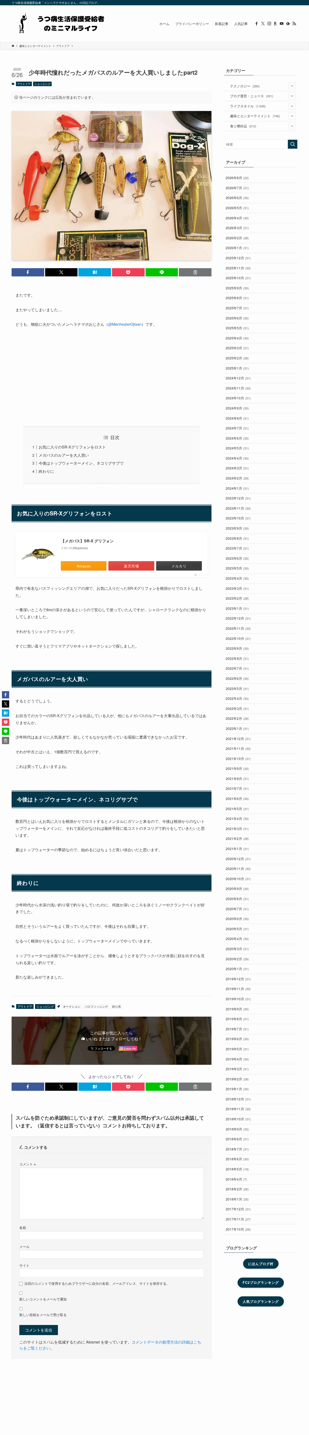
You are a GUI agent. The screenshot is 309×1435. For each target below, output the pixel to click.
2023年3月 (237, 588)
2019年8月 (237, 1018)
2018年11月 (238, 1108)
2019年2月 (237, 1079)
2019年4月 (237, 1059)
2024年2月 (237, 478)
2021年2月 (237, 838)
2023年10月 (238, 518)
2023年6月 (237, 558)
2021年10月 (238, 758)
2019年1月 (237, 1088)
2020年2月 (237, 958)
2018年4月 (236, 1179)
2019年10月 (238, 998)
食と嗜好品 (243, 125)
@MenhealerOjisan (124, 324)
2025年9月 (237, 288)
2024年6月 (237, 438)
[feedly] (288, 23)
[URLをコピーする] (195, 272)
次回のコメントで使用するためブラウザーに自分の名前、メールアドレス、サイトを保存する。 (97, 1283)
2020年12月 (238, 858)
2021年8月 (237, 778)
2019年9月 (237, 1008)
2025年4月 (237, 338)
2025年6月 (237, 318)
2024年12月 (238, 378)
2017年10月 (238, 1229)
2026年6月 (237, 197)
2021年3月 (237, 828)
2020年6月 (237, 918)
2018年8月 (237, 1138)
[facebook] (256, 23)
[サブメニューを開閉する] (292, 86)
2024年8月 (237, 418)
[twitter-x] (262, 23)
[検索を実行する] (292, 144)
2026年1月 (237, 247)
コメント (27, 1163)
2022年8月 (237, 658)
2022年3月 (237, 708)
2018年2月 (237, 1189)
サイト (24, 1265)
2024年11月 (238, 388)
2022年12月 (238, 618)
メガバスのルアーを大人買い (64, 455)
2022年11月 (238, 628)
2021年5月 (237, 808)
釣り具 (116, 1006)
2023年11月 (238, 508)
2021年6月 (237, 798)
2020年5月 (237, 928)
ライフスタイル (248, 106)
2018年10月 (238, 1119)
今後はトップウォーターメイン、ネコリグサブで (81, 463)
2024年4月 (237, 458)
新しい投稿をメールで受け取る (43, 1314)
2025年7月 (237, 307)
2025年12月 (238, 257)
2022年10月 (238, 638)
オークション (71, 1006)
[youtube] (281, 23)
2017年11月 (238, 1219)
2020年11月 (238, 868)
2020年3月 (237, 948)
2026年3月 (237, 227)
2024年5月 (237, 448)
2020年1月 (237, 968)
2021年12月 (238, 738)
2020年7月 (237, 908)
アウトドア (23, 84)
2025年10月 (238, 277)
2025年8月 (237, 297)
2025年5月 (237, 327)
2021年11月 (238, 748)
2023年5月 (237, 568)
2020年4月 (237, 938)
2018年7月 (237, 1149)
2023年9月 (237, 528)
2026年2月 (237, 237)
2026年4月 (237, 217)
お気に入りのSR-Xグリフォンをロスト (72, 447)
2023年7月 (237, 548)
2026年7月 (237, 187)
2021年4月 (237, 818)
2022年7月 (237, 668)
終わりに (46, 471)
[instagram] (269, 23)
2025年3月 (237, 347)
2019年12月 (238, 978)
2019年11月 (238, 988)
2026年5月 (237, 207)
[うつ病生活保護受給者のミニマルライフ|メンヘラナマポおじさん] (60, 23)
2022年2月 (237, 718)
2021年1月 (237, 848)
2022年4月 (237, 698)
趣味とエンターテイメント (255, 115)
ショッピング (42, 84)
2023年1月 (237, 608)
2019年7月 (237, 1028)
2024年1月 (237, 488)
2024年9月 (237, 408)
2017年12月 (238, 1209)
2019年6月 (237, 1038)
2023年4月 (237, 578)
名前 (22, 1227)
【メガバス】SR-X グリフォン (87, 541)
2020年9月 (237, 888)
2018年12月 (238, 1099)
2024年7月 (237, 428)
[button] (28, 272)
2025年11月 (238, 268)
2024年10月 (238, 398)
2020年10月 (238, 878)
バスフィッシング (96, 1006)
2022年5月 (237, 688)
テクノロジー (245, 86)
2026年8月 (237, 177)
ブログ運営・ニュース (251, 95)
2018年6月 (237, 1158)
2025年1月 (237, 368)
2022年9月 (237, 648)
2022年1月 (237, 728)
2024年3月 (237, 468)
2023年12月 (238, 498)
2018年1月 (237, 1199)
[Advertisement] (111, 377)
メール (24, 1246)
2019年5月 (237, 1048)
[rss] (294, 23)
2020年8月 (237, 898)
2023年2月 (237, 598)
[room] (275, 23)
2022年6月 (237, 678)
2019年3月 (237, 1068)
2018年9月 (237, 1129)
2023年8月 (237, 538)
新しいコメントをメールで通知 (43, 1298)
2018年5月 (237, 1169)
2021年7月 (237, 788)
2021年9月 (237, 768)
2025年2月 (237, 358)
